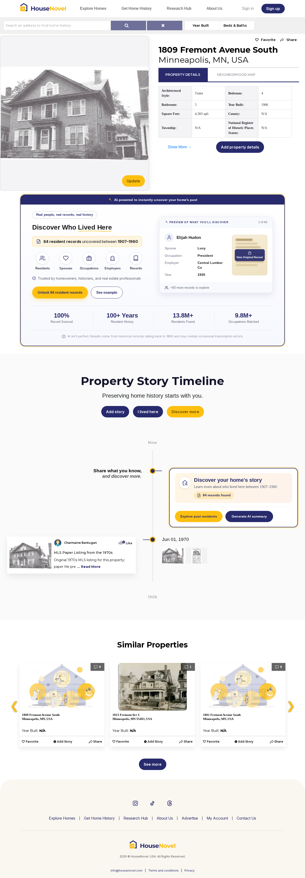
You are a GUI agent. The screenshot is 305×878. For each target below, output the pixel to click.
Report (127, 568)
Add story (115, 411)
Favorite (268, 40)
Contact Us (246, 818)
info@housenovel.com (126, 870)
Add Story (64, 741)
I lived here (148, 411)
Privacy (189, 870)
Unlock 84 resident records (60, 292)
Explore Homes (93, 8)
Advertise (190, 818)
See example (106, 292)
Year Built (201, 25)
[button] (287, 39)
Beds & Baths (235, 25)
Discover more (185, 411)
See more (153, 764)
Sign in (248, 8)
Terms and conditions (163, 870)
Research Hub (179, 8)
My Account (217, 818)
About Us (214, 8)
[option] (62, 705)
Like (127, 543)
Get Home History (137, 8)
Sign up (273, 8)
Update (133, 181)
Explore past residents (198, 516)
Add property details (240, 147)
